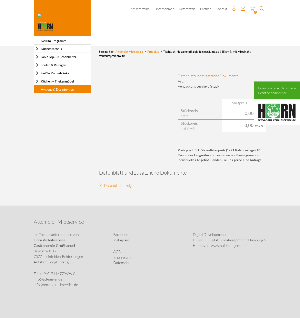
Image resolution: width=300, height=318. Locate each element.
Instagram (121, 240)
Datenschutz (123, 262)
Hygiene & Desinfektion (57, 89)
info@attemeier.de (48, 279)
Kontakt (221, 9)
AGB (117, 251)
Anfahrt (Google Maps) (51, 262)
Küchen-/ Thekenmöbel (57, 81)
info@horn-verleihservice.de (56, 284)
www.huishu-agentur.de (229, 245)
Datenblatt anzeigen (120, 185)
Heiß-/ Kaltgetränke (55, 73)
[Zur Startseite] (62, 18)
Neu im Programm (53, 41)
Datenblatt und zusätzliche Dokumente (208, 76)
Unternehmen (164, 9)
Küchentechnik (51, 49)
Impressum (122, 257)
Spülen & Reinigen (53, 65)
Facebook (121, 234)
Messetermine (139, 9)
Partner (205, 9)
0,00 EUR (254, 113)
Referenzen (187, 9)
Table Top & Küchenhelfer (58, 57)
